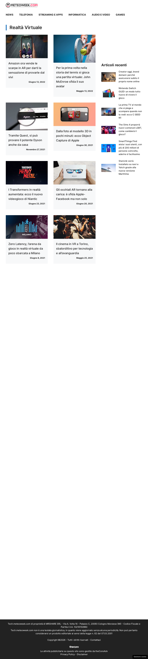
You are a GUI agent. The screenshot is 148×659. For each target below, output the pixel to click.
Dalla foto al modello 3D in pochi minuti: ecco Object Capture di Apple (74, 135)
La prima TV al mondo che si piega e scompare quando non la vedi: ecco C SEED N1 (130, 111)
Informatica (77, 14)
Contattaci (95, 640)
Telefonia (26, 14)
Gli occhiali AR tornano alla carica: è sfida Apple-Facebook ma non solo (74, 194)
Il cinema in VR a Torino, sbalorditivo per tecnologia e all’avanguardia (74, 248)
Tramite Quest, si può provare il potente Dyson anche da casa (25, 140)
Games (120, 14)
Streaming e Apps (51, 14)
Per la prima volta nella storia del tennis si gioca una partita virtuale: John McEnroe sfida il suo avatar (73, 77)
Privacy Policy (67, 654)
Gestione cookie (140, 657)
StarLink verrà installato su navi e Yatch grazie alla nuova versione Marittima (128, 167)
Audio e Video (101, 14)
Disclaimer (82, 654)
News (9, 14)
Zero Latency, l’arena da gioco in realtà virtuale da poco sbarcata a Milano (25, 248)
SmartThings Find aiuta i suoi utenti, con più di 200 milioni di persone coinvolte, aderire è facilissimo (130, 148)
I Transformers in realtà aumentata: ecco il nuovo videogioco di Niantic (25, 194)
